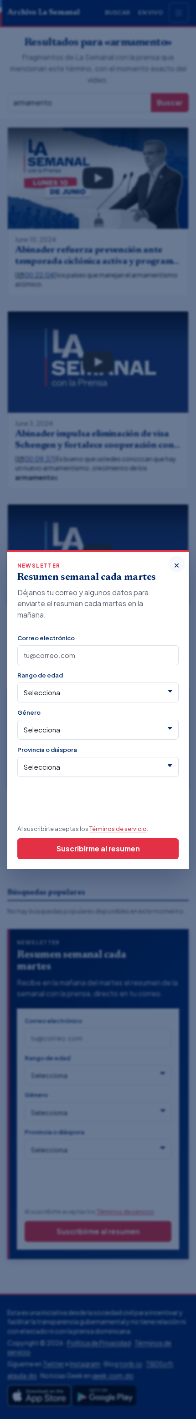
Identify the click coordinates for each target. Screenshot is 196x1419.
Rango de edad (40, 675)
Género (29, 712)
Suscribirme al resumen (98, 848)
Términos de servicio (118, 828)
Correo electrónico (46, 638)
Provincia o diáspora (47, 749)
